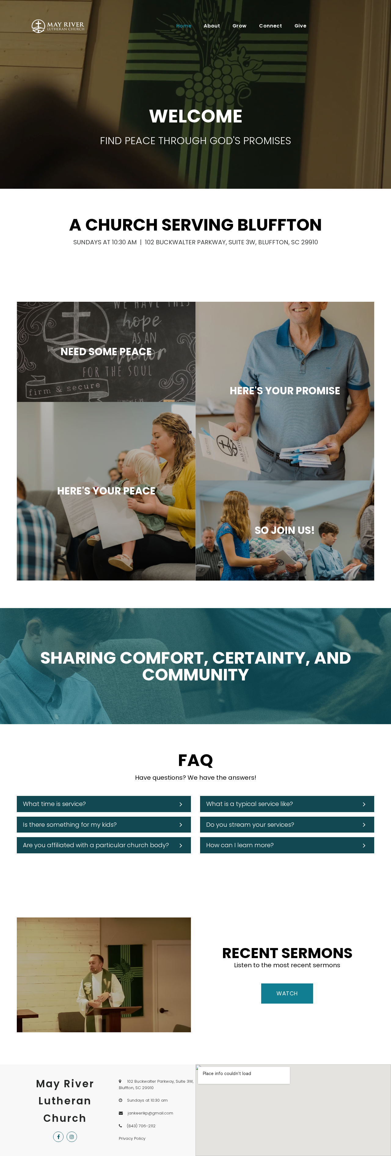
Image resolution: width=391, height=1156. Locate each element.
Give (300, 25)
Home (184, 25)
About (212, 25)
